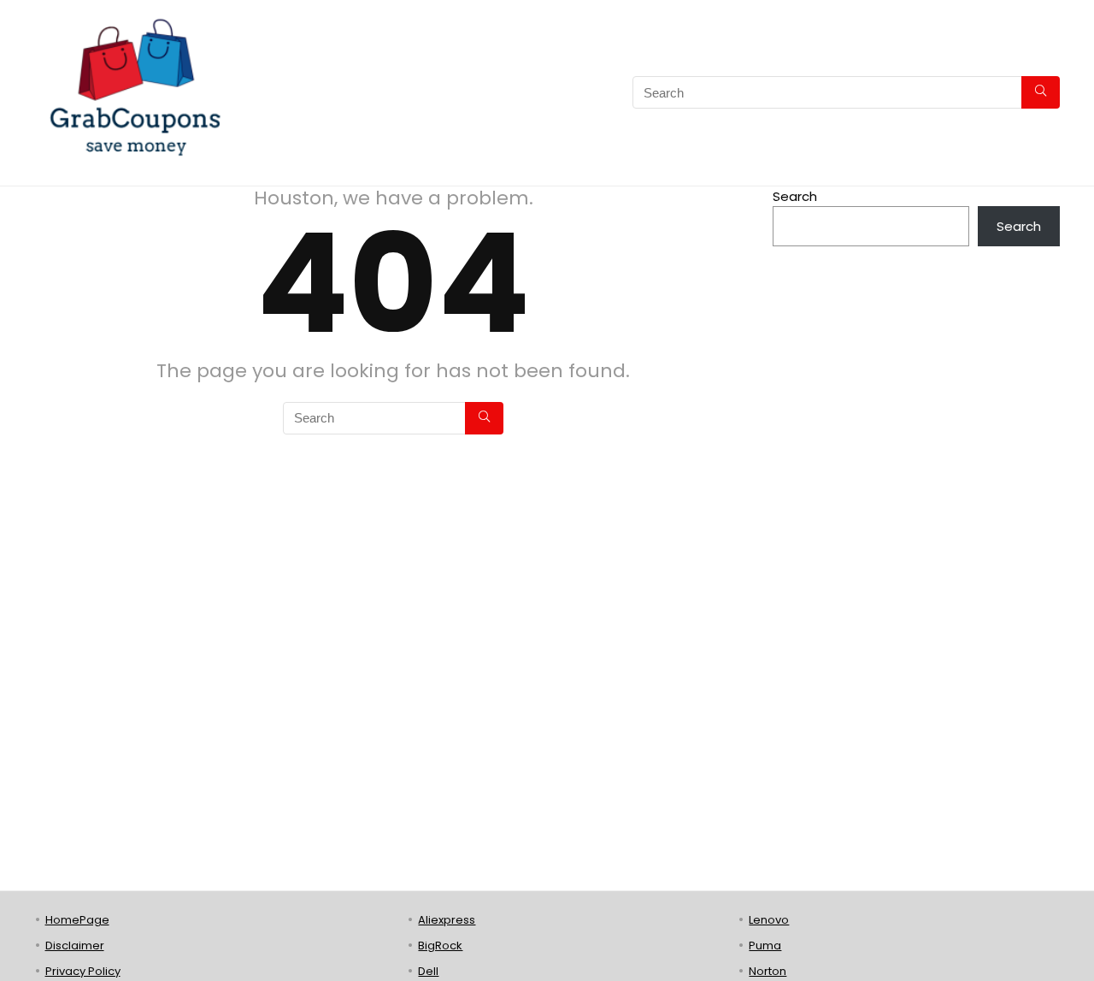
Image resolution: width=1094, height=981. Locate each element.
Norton (767, 971)
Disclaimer (74, 945)
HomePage (77, 920)
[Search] (1040, 92)
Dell (428, 971)
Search (795, 196)
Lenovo (769, 920)
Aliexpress (446, 920)
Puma (765, 945)
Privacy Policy (83, 971)
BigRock (440, 945)
